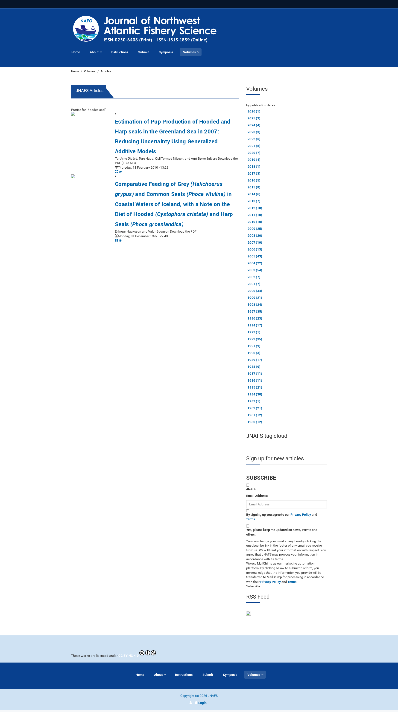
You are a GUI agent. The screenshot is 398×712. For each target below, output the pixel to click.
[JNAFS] (145, 29)
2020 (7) (254, 152)
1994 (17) (255, 325)
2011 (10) (255, 215)
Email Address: (257, 495)
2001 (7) (254, 284)
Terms (250, 519)
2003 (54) (255, 270)
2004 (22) (255, 263)
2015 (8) (254, 187)
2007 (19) (255, 242)
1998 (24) (255, 304)
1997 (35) (255, 311)
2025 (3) (254, 118)
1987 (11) (255, 373)
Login (202, 702)
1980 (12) (255, 422)
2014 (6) (254, 194)
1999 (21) (255, 297)
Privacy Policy (300, 514)
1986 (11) (255, 380)
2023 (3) (254, 132)
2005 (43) (255, 256)
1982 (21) (255, 408)
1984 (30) (255, 394)
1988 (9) (254, 366)
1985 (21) (255, 387)
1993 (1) (254, 332)
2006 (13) (255, 249)
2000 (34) (255, 290)
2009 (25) (255, 228)
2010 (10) (255, 221)
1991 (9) (254, 346)
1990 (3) (254, 353)
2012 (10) (255, 208)
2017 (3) (254, 173)
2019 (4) (254, 159)
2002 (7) (254, 277)
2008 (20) (255, 235)
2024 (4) (254, 125)
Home (75, 71)
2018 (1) (254, 166)
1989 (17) (255, 359)
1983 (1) (254, 401)
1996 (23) (255, 318)
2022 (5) (254, 139)
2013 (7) (254, 201)
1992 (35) (255, 339)
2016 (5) (254, 180)
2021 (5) (254, 146)
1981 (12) (255, 415)
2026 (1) (254, 111)
